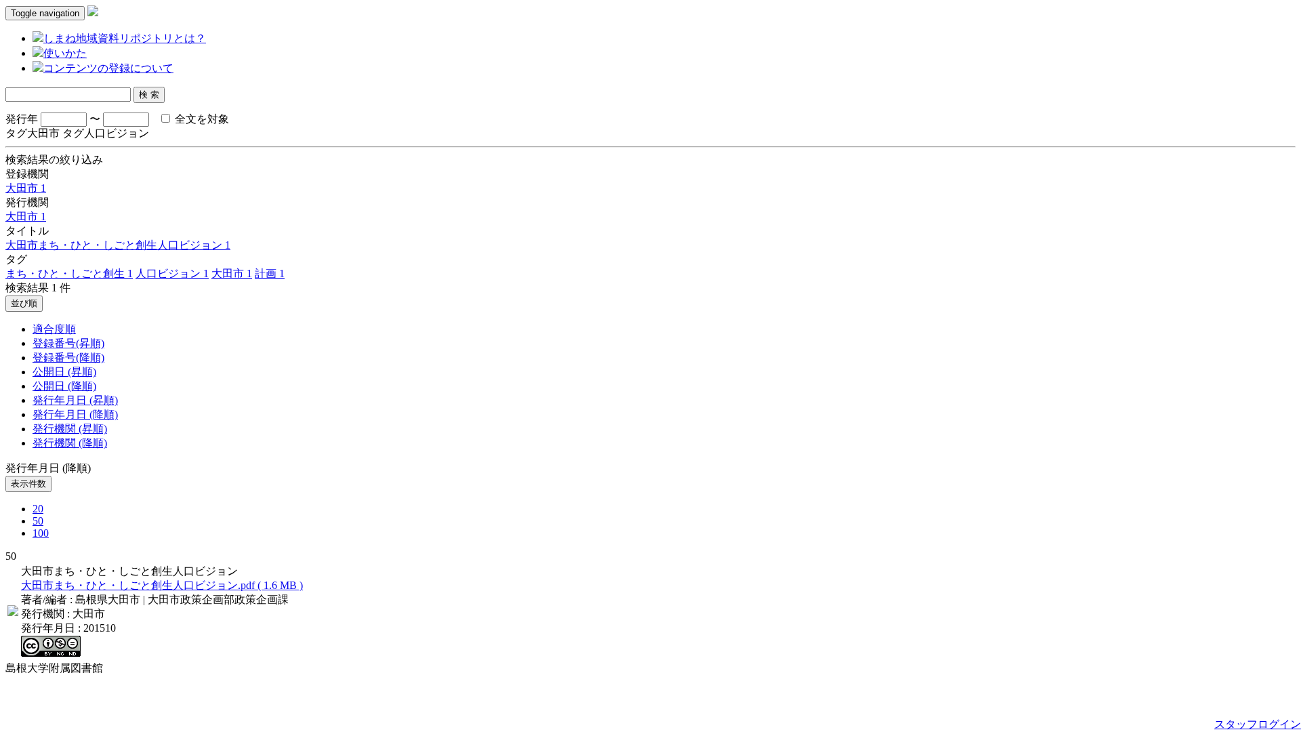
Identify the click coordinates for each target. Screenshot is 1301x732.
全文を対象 (200, 119)
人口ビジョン (172, 273)
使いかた (65, 53)
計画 (270, 273)
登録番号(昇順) (68, 343)
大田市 (25, 188)
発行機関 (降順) (70, 443)
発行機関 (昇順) (70, 428)
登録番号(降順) (68, 357)
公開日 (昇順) (64, 372)
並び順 (24, 303)
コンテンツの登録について (108, 68)
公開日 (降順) (64, 386)
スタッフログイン (1257, 724)
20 (38, 508)
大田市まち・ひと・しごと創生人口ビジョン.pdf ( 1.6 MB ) (162, 585)
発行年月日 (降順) (75, 414)
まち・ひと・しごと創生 (69, 273)
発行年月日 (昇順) (75, 400)
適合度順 (54, 329)
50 (38, 521)
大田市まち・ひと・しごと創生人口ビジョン (117, 245)
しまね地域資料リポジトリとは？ (124, 38)
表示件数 (28, 484)
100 (41, 533)
